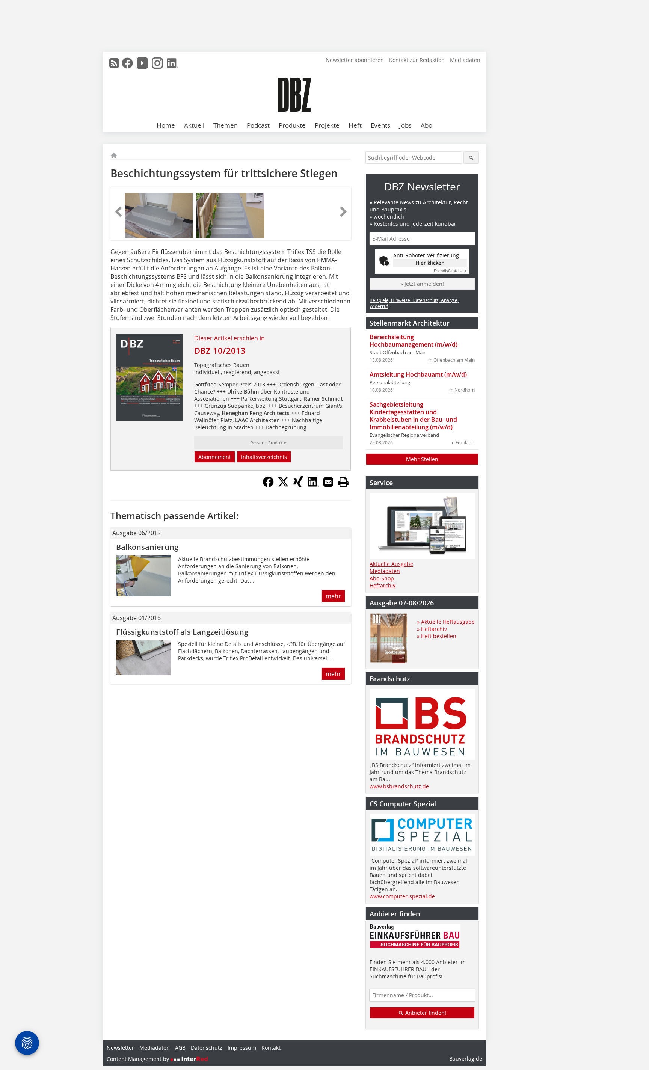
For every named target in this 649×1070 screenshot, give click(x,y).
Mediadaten (465, 59)
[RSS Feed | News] (114, 63)
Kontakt (271, 1047)
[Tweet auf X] (283, 485)
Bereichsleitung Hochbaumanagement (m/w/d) (413, 341)
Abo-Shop (382, 578)
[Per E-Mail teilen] (328, 481)
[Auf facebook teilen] (268, 485)
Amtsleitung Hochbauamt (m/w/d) (418, 374)
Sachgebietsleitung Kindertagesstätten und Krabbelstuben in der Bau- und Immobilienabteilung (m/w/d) (413, 415)
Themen (225, 125)
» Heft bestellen (436, 636)
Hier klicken (430, 262)
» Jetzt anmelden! (422, 283)
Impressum (242, 1047)
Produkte (292, 125)
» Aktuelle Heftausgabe (446, 621)
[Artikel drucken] (343, 481)
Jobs (405, 125)
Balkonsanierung (147, 547)
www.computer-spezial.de (402, 896)
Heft (355, 125)
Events (380, 125)
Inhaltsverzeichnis (264, 456)
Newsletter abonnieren (355, 59)
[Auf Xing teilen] (298, 485)
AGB (180, 1047)
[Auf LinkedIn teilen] (313, 485)
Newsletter (120, 1047)
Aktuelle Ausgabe (391, 563)
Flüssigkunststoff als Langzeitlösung (182, 632)
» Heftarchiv (432, 628)
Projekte (327, 125)
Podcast (258, 125)
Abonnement (214, 456)
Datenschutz (206, 1047)
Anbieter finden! (425, 1012)
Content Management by (139, 1058)
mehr (333, 596)
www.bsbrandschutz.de (399, 786)
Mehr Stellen (422, 459)
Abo (426, 125)
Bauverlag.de (465, 1058)
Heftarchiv (382, 585)
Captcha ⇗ (450, 271)
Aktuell (194, 125)
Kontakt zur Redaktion (417, 59)
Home (166, 125)
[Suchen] (471, 157)
